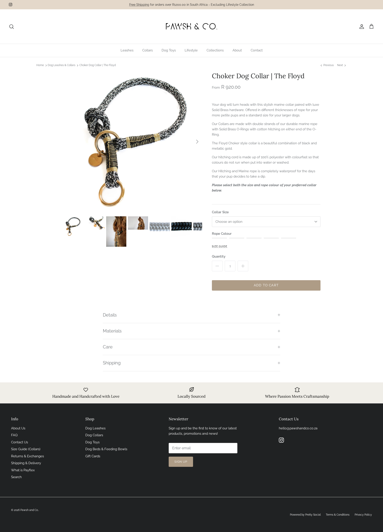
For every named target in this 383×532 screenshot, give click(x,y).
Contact (257, 50)
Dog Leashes (95, 428)
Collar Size (220, 212)
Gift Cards (92, 456)
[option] (132, 141)
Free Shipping (139, 4)
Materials (112, 331)
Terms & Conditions (338, 514)
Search (16, 477)
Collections (215, 50)
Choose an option (228, 222)
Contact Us (19, 442)
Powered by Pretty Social (305, 514)
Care (108, 347)
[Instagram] (10, 4)
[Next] (197, 142)
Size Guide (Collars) (25, 449)
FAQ (14, 435)
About (237, 50)
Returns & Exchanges (27, 456)
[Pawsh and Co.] (191, 26)
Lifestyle (191, 50)
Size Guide (219, 246)
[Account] (360, 26)
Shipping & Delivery (26, 463)
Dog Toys (169, 50)
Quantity (218, 256)
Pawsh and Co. (29, 510)
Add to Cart (266, 285)
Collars (147, 50)
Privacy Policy (363, 514)
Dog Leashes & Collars (61, 65)
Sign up (180, 461)
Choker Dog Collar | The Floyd (97, 65)
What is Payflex (23, 470)
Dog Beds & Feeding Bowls (106, 449)
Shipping (112, 363)
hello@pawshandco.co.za (298, 428)
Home (40, 65)
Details (110, 315)
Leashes (127, 50)
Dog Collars (94, 435)
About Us (18, 428)
